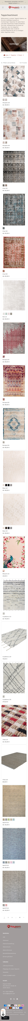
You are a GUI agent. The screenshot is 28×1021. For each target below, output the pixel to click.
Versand (6, 1014)
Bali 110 (5, 317)
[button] (2, 7)
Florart (20, 55)
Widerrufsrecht (6, 946)
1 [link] (4, 917)
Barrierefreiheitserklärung (9, 953)
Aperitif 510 (6, 908)
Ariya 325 (5, 188)
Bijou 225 (5, 531)
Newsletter (5, 972)
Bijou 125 (5, 488)
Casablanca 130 (7, 699)
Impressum (5, 940)
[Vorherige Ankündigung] (2, 2)
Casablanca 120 (7, 656)
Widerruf (5, 1017)
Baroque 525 (6, 445)
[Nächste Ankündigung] (25, 2)
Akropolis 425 (6, 145)
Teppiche (13, 55)
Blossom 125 (6, 573)
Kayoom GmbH (12, 1010)
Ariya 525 (5, 231)
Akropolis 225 (6, 102)
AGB (4, 937)
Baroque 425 (6, 402)
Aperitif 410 (6, 865)
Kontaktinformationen (14, 1014)
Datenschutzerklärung (8, 943)
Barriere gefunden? (8, 956)
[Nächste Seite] (23, 917)
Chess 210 (5, 779)
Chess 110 (5, 739)
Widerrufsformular (7, 950)
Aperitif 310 (6, 822)
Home (6, 55)
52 (19, 917)
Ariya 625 (5, 274)
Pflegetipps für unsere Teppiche (11, 969)
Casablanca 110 (7, 616)
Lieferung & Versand (8, 965)
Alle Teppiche (7, 57)
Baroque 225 (6, 359)
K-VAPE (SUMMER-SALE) (9, 975)
